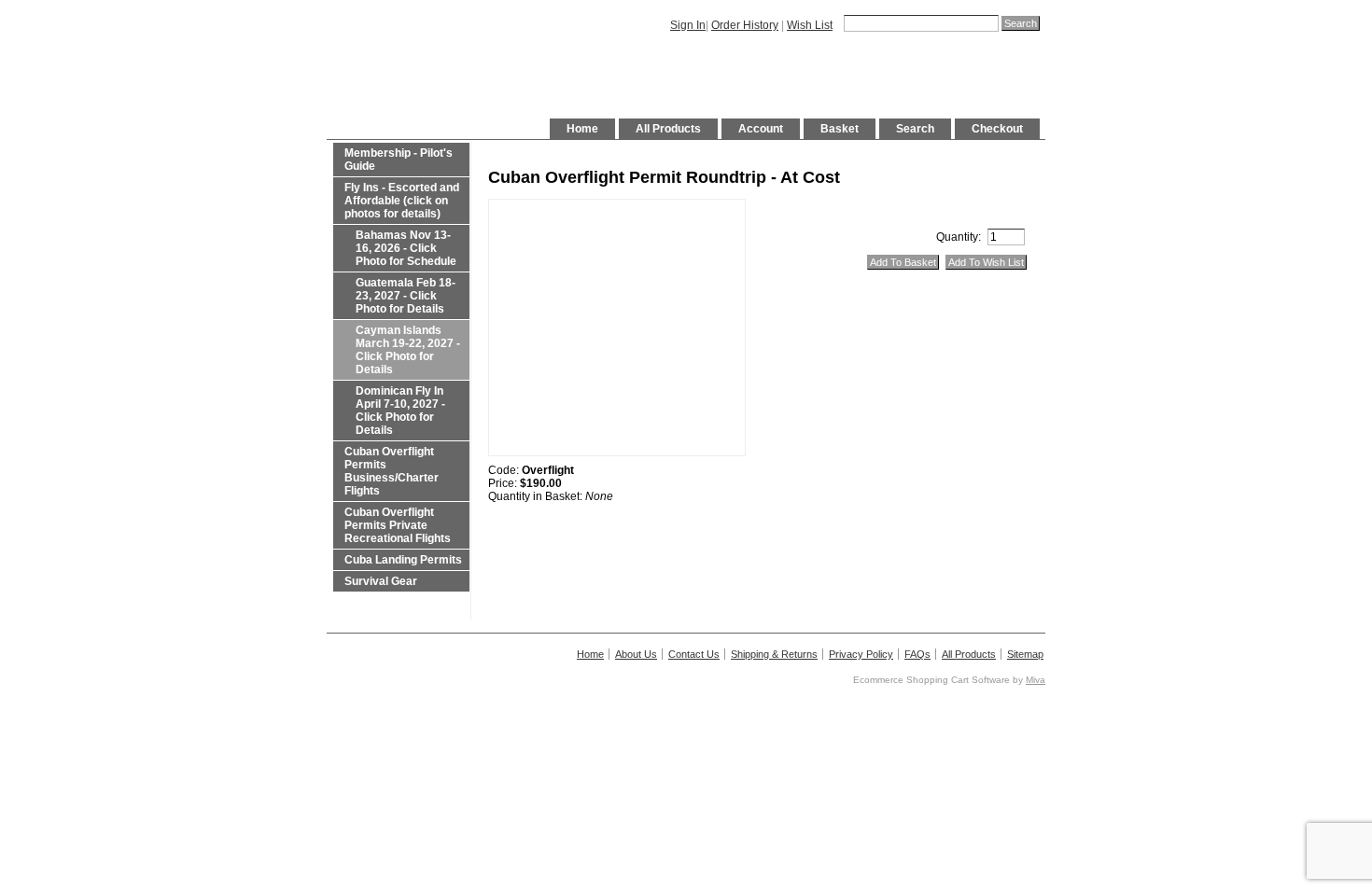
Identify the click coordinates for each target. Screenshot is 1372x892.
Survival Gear (380, 581)
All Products (668, 128)
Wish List (810, 25)
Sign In (688, 25)
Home (582, 128)
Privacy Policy (861, 654)
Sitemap (1025, 654)
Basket (839, 128)
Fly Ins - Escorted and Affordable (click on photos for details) (401, 200)
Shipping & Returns (774, 654)
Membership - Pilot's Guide (398, 159)
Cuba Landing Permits (403, 559)
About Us (636, 654)
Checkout (997, 128)
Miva (1035, 680)
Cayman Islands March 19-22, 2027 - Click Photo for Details (408, 350)
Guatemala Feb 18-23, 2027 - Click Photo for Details (405, 295)
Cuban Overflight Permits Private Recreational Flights (397, 525)
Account (760, 128)
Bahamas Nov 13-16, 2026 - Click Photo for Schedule (406, 248)
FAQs (917, 654)
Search (915, 128)
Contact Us (694, 654)
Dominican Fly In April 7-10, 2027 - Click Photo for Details (400, 410)
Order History (744, 25)
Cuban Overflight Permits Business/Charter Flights (391, 471)
